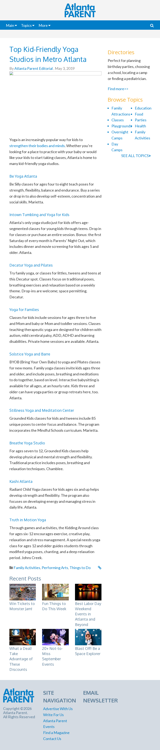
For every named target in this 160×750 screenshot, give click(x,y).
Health (140, 126)
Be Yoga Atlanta (23, 176)
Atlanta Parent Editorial (33, 68)
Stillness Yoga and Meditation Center (41, 410)
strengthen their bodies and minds (37, 145)
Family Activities (27, 567)
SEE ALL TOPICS (135, 155)
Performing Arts (55, 567)
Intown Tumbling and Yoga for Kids (39, 214)
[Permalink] (99, 567)
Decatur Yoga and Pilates (31, 265)
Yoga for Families (24, 309)
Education (143, 108)
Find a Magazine (56, 732)
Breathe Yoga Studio (27, 443)
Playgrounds (121, 126)
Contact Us (52, 738)
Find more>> (118, 88)
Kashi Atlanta (20, 481)
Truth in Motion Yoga (27, 520)
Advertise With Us (58, 708)
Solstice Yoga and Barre (29, 354)
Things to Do (80, 567)
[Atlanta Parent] (18, 695)
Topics (26, 25)
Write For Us (53, 714)
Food (139, 114)
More (43, 25)
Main (10, 25)
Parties (140, 120)
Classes (117, 120)
